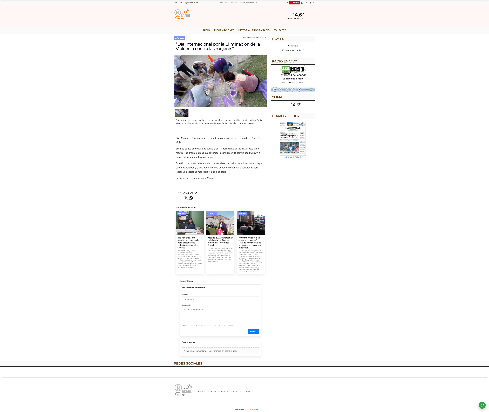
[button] (287, 2)
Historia (244, 30)
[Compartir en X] (186, 198)
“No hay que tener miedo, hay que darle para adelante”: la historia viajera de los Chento (188, 243)
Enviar (253, 331)
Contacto (280, 30)
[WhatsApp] (302, 2)
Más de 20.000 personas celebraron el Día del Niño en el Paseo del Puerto (220, 241)
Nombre (185, 295)
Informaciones (224, 30)
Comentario (186, 305)
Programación (261, 30)
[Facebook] (307, 2)
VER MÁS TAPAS (293, 157)
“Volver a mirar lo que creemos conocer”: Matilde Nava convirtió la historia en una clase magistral (250, 243)
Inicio (206, 30)
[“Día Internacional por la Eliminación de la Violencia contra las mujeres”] (181, 113)
